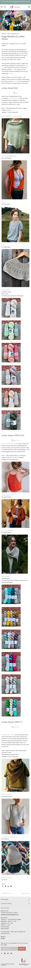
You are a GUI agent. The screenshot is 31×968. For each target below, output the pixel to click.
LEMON (4, 245)
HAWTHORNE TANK (7, 495)
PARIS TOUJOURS (6, 794)
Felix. (13, 69)
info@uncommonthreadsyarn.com (10, 914)
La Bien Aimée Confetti (8, 734)
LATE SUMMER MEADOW (9, 156)
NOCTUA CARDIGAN (7, 530)
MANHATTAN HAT (7, 877)
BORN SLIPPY (5, 576)
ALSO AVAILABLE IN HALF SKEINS (11, 116)
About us (3, 936)
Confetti (11, 73)
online (16, 81)
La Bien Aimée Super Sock (9, 443)
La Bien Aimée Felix (13, 98)
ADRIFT (4, 202)
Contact (3, 938)
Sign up (21, 949)
